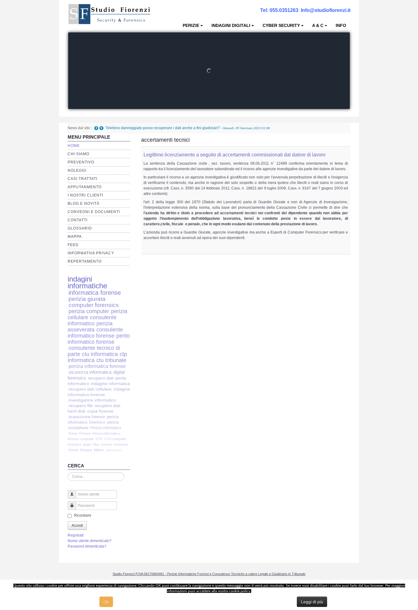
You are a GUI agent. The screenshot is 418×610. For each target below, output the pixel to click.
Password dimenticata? (87, 546)
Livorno (106, 444)
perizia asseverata (90, 326)
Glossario (80, 228)
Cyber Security (281, 25)
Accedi (77, 525)
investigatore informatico (92, 400)
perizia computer (89, 311)
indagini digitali (230, 25)
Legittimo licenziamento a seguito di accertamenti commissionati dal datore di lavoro (235, 154)
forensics (97, 422)
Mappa (75, 236)
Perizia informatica (105, 428)
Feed (73, 245)
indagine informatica (110, 383)
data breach (113, 450)
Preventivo (81, 162)
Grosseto (121, 444)
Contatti (78, 220)
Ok (106, 601)
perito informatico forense (99, 338)
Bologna (86, 450)
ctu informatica (100, 354)
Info (341, 25)
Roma (73, 433)
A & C (317, 25)
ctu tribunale (111, 360)
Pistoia (73, 450)
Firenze (85, 433)
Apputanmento (85, 187)
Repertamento (85, 261)
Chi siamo (78, 154)
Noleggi (77, 170)
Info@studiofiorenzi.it (325, 10)
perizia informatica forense (97, 366)
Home (74, 146)
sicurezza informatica (90, 372)
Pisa (96, 444)
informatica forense (95, 292)
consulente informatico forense (95, 332)
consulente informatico (92, 320)
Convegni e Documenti (94, 212)
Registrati (76, 535)
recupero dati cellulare (90, 389)
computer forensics (94, 305)
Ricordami (82, 515)
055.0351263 (284, 10)
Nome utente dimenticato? (89, 541)
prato (87, 444)
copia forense (100, 411)
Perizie (191, 25)
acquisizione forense (87, 416)
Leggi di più (312, 601)
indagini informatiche (87, 282)
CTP (99, 439)
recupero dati (101, 378)
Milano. (99, 450)
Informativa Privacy (91, 253)
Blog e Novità (83, 203)
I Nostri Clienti (85, 195)
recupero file (81, 405)
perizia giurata (87, 299)
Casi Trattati (82, 179)
